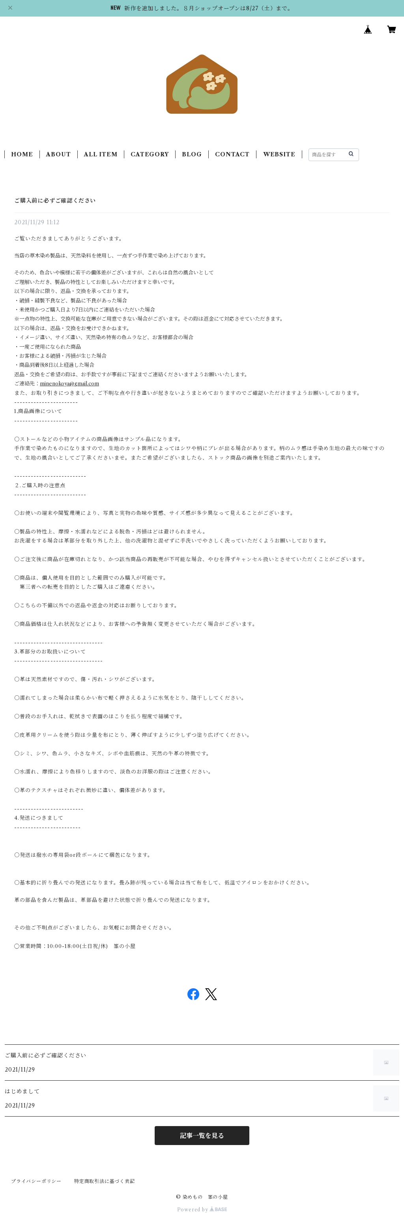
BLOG (192, 154)
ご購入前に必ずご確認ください (55, 200)
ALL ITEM (100, 154)
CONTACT (232, 154)
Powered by (193, 1210)
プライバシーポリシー (36, 1181)
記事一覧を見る (202, 1136)
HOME (22, 154)
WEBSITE (279, 154)
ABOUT (58, 154)
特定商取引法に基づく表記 (104, 1181)
